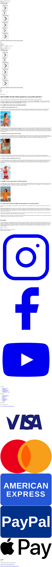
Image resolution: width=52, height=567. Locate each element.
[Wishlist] (2, 44)
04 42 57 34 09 (2, 406)
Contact (18, 40)
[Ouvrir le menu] (5, 1)
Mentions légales (3, 566)
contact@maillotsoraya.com (9, 406)
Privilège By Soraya (9, 40)
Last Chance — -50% (5, 392)
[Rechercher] (0, 42)
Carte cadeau (4, 400)
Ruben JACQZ (11, 564)
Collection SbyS (5, 391)
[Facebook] (26, 333)
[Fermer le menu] (1, 2)
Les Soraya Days (4, 3)
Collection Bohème (5, 390)
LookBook (4, 398)
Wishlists (21, 40)
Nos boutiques (3, 40)
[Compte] (6, 45)
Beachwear (4, 389)
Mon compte (14, 40)
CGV (11, 566)
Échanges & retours (15, 566)
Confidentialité (8, 566)
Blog (3, 397)
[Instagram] (26, 282)
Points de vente (4, 399)
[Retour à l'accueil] (1, 43)
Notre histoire (4, 396)
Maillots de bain (5, 388)
